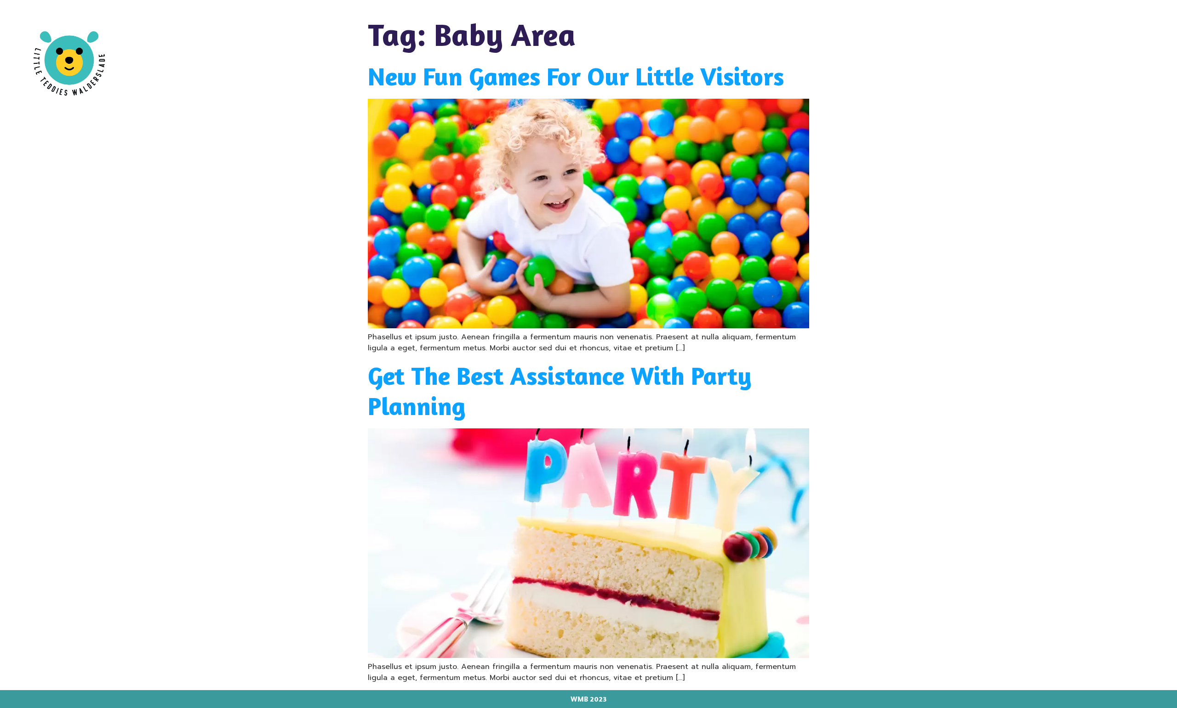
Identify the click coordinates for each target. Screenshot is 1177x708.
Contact (1132, 36)
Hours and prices (868, 36)
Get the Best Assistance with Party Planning (560, 390)
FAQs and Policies (973, 36)
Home (788, 36)
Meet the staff (1062, 36)
